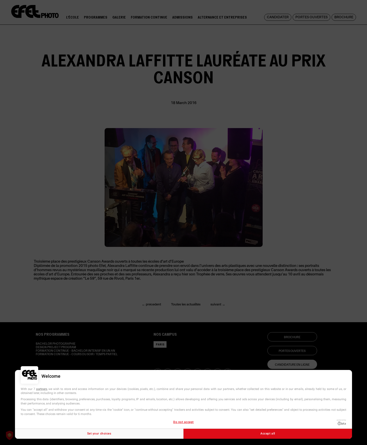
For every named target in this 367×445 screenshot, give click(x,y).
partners (41, 389)
